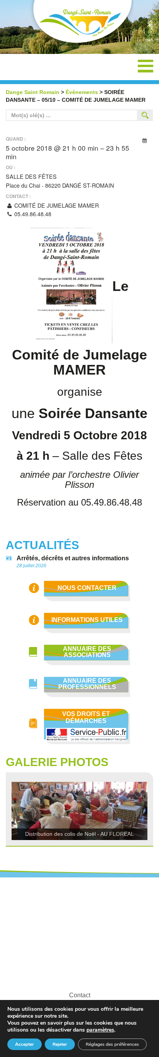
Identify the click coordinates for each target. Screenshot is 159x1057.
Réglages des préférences (112, 1044)
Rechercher (145, 115)
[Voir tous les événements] (144, 140)
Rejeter (59, 1044)
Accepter (24, 1044)
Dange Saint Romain (79, 24)
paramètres (100, 1030)
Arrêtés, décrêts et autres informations (73, 558)
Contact (79, 995)
